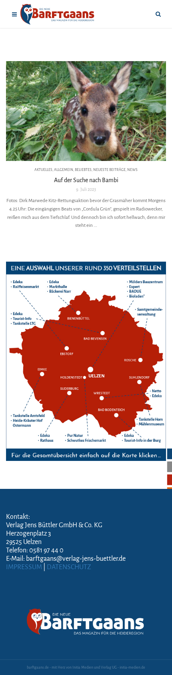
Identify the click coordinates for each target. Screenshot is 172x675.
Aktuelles (43, 170)
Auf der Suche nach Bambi (86, 180)
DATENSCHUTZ (69, 567)
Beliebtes (83, 170)
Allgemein (63, 170)
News (132, 170)
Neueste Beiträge (109, 170)
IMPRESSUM (24, 567)
